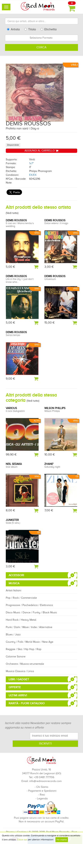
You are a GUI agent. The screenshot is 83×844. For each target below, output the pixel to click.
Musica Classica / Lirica (20, 671)
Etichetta (50, 29)
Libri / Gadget (19, 679)
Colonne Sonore (15, 656)
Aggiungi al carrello (40, 150)
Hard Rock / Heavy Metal (21, 619)
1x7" (31, 163)
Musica (14, 583)
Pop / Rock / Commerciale (21, 597)
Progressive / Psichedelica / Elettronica (29, 605)
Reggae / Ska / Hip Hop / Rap (23, 649)
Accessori (16, 575)
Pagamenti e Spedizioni (42, 790)
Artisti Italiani (13, 590)
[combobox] (41, 38)
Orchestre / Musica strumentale (25, 663)
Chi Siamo (42, 786)
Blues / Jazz (13, 634)
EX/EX (32, 174)
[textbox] (41, 38)
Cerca (41, 47)
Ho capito (62, 839)
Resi (42, 794)
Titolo (32, 29)
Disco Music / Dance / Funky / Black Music (31, 612)
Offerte (15, 687)
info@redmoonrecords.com (45, 781)
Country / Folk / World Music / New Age (29, 641)
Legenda (42, 798)
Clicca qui (22, 839)
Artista (15, 29)
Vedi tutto (12, 213)
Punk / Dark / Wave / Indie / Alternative (29, 627)
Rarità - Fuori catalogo (27, 703)
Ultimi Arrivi (18, 695)
